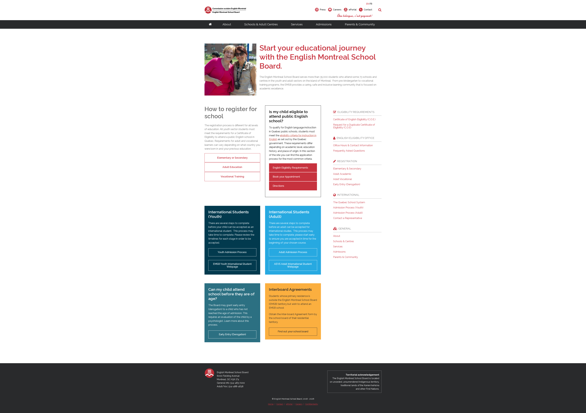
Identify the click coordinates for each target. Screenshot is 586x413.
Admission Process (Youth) (348, 207)
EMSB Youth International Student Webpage (232, 265)
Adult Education (232, 167)
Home (270, 404)
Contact (279, 404)
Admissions (324, 24)
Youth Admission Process (232, 252)
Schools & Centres (343, 241)
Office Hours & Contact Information (353, 145)
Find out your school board (293, 331)
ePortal (289, 404)
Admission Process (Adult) (348, 212)
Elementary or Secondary (232, 157)
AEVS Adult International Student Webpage (293, 265)
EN (367, 3)
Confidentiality (311, 404)
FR (371, 3)
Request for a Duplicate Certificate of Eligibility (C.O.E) (354, 126)
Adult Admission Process (293, 252)
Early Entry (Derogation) (232, 334)
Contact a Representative (347, 218)
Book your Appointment (286, 176)
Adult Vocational (342, 179)
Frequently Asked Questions (349, 150)
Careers (298, 404)
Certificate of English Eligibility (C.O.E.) (354, 119)
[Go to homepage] (210, 24)
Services (297, 24)
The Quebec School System (349, 202)
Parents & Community (360, 24)
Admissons (339, 251)
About (226, 24)
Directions (278, 185)
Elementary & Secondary (347, 168)
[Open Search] (380, 10)
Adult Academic (342, 174)
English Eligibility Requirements (290, 167)
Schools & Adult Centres (261, 24)
